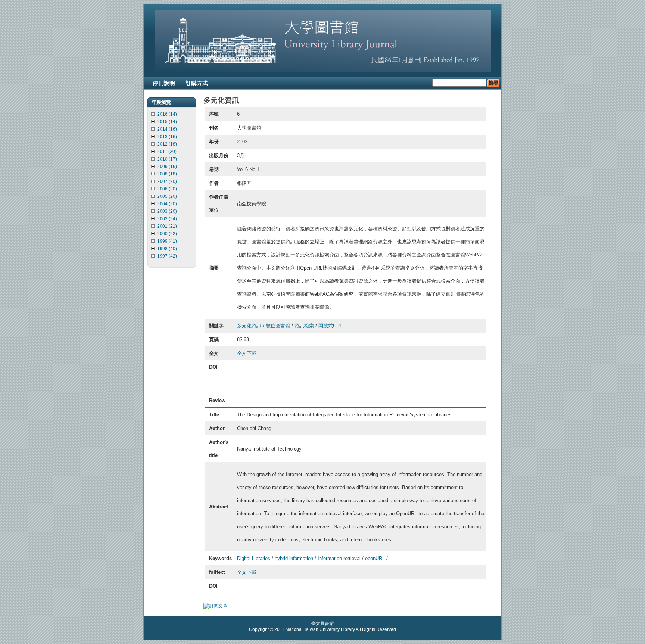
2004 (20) (167, 203)
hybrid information (294, 558)
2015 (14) (167, 121)
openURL (375, 558)
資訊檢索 (304, 326)
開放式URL (330, 326)
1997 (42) (167, 256)
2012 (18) (167, 144)
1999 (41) (167, 241)
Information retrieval (339, 558)
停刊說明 (164, 83)
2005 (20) (167, 196)
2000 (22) (167, 233)
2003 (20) (167, 211)
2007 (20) (167, 181)
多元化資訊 (249, 326)
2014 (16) (167, 129)
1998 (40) (167, 248)
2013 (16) (167, 136)
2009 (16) (167, 166)
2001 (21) (167, 226)
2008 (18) (167, 174)
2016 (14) (167, 114)
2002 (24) (167, 218)
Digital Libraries (253, 558)
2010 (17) (167, 159)
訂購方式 (197, 83)
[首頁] (323, 70)
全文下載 (246, 353)
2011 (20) (167, 151)
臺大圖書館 (322, 623)
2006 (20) (167, 189)
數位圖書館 (278, 326)
